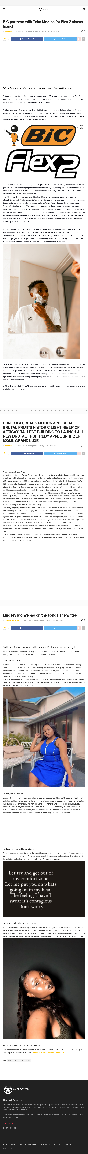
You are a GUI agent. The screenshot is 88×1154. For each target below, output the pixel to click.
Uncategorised (32, 445)
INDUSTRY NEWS (33, 31)
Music (10, 1060)
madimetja (8, 31)
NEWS (13, 1144)
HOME (5, 1144)
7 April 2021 (27, 620)
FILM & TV (57, 1144)
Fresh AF (21, 1149)
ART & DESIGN (45, 1144)
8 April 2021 (20, 31)
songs (17, 1060)
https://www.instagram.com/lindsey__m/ (49, 1052)
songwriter (26, 1060)
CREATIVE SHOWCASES (27, 1144)
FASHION (68, 1144)
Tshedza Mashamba (12, 620)
